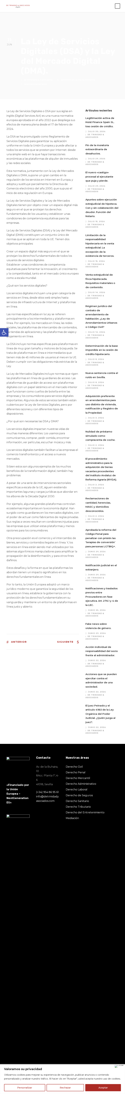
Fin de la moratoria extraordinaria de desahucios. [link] (97, 149)
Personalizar (24, 1087)
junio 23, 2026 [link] (97, 633)
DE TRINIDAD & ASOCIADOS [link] (38, 80)
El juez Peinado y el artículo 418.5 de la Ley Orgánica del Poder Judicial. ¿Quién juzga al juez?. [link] (100, 714)
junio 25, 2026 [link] (97, 610)
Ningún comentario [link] (35, 84)
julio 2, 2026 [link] (96, 445)
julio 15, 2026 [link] (96, 221)
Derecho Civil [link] (74, 766)
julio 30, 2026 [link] (96, 131)
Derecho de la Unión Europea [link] (78, 80)
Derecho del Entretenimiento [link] (85, 812)
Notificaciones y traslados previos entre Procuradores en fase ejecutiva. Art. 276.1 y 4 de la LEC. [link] (101, 597)
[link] (4, 332)
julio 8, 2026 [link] (96, 359)
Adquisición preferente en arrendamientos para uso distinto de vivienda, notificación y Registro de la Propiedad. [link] (101, 404)
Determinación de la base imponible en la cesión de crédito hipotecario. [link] (101, 350)
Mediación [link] (72, 818)
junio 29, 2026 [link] (97, 551)
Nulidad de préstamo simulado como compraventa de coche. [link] (100, 435)
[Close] (119, 1066)
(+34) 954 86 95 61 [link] (47, 792)
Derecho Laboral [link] (76, 789)
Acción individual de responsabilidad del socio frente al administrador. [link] (101, 651)
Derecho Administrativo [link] (81, 783)
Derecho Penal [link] (75, 772)
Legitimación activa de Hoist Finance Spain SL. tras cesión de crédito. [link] (99, 122)
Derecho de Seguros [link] (79, 795)
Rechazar (65, 1087)
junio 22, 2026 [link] (97, 660)
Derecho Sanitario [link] (77, 801)
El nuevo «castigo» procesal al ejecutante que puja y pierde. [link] (99, 176)
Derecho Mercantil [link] (78, 778)
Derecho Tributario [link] (78, 806)
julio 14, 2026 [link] (96, 292)
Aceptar (103, 1087)
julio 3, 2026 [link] (96, 418)
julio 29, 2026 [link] (96, 158)
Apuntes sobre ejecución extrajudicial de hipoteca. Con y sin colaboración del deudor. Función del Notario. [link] (101, 208)
